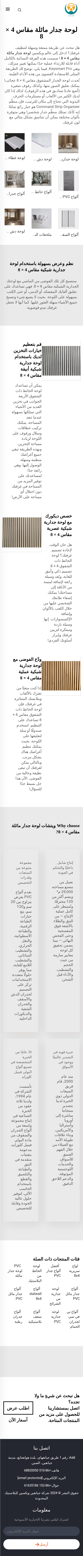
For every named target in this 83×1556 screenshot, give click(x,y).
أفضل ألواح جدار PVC (53, 1271)
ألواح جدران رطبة (17, 1317)
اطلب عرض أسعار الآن (18, 1410)
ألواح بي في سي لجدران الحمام (73, 1319)
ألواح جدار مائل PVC (73, 1294)
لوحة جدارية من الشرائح (55, 1296)
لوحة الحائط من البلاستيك (34, 1273)
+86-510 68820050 (37, 1470)
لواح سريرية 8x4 (74, 1271)
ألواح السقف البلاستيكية (60, 234)
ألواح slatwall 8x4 (35, 1294)
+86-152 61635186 (37, 1485)
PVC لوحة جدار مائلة (15, 1271)
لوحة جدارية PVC (56, 1317)
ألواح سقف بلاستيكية (34, 1317)
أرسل (43, 1544)
